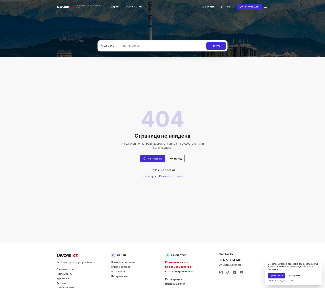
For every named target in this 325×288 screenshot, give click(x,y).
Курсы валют (64, 278)
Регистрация (173, 279)
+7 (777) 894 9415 (230, 260)
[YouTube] (241, 272)
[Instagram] (221, 272)
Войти (230, 7)
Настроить (294, 275)
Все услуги (149, 176)
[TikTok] (228, 272)
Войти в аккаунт (175, 283)
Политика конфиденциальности (281, 281)
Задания (115, 6)
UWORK (67, 255)
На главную (155, 158)
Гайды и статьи (65, 269)
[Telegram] (235, 272)
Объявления (134, 6)
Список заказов (120, 266)
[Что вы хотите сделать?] (221, 6)
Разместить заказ (171, 176)
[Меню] (265, 6)
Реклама (62, 283)
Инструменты (64, 273)
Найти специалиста (123, 262)
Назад (178, 158)
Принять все (276, 275)
